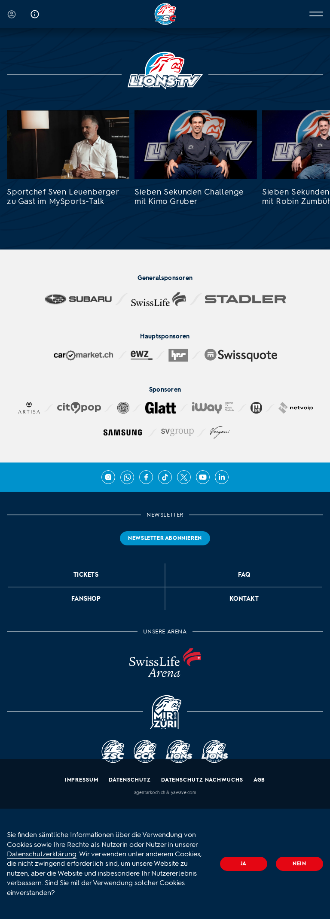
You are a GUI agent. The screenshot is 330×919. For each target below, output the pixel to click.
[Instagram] (108, 477)
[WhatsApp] (127, 477)
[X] (184, 477)
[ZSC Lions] (165, 14)
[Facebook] (146, 477)
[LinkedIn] (222, 477)
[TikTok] (165, 477)
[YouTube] (203, 477)
